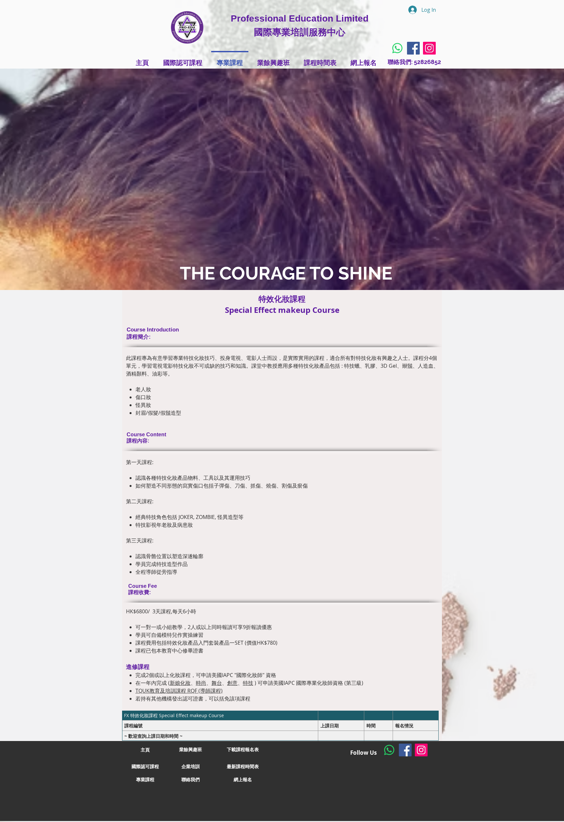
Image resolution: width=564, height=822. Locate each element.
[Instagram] (429, 48)
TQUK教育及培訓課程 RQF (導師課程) (179, 690)
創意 (232, 682)
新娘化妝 (180, 682)
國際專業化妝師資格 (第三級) (329, 682)
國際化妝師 (249, 675)
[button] (243, 749)
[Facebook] (413, 48)
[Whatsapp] (397, 48)
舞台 (217, 682)
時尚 (201, 682)
